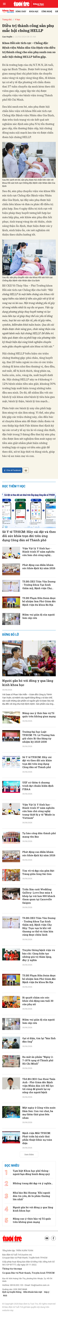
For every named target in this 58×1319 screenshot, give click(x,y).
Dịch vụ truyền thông (11, 1292)
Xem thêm (29, 1154)
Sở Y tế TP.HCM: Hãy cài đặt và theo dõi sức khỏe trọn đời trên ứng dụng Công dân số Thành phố (29, 536)
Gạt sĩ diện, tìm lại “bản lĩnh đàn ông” (39, 1040)
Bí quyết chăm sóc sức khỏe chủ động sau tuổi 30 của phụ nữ (37, 1001)
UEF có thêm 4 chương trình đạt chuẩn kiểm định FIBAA (38, 786)
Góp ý (46, 1292)
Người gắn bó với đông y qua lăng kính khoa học (27, 683)
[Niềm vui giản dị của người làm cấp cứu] (11, 619)
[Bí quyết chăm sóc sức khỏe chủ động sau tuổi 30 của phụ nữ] (11, 1002)
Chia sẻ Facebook (13, 470)
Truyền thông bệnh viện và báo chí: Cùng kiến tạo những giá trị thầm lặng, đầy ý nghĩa (38, 955)
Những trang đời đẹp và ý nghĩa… (33, 1183)
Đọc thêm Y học (13, 486)
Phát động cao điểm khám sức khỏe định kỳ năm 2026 (38, 566)
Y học (17, 19)
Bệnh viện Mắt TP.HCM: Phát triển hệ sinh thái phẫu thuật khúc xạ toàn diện (37, 1138)
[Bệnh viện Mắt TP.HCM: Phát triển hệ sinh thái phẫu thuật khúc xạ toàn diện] (11, 1137)
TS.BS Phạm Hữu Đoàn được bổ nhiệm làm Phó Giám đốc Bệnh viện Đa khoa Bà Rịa (39, 601)
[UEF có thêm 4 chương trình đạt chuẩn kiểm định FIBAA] (11, 787)
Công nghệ (46, 11)
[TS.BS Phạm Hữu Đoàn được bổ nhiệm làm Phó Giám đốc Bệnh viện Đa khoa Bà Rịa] (11, 602)
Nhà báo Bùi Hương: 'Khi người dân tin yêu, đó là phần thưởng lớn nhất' (31, 1196)
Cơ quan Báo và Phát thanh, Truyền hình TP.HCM (28, 1272)
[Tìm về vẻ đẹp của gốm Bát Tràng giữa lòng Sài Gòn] (11, 875)
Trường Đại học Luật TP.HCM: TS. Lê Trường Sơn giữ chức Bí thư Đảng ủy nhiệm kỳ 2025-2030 (38, 736)
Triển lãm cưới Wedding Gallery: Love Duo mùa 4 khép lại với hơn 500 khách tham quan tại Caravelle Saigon (38, 896)
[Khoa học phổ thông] (37, 4)
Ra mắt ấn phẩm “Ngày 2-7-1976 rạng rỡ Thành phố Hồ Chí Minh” (38, 1060)
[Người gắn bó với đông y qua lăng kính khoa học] (29, 658)
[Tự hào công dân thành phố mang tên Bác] (11, 838)
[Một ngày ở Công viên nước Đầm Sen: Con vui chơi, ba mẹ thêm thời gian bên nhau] (11, 1112)
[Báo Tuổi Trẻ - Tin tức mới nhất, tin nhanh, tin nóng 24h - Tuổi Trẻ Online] (21, 4)
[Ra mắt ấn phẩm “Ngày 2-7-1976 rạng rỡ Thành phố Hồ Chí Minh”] (11, 1061)
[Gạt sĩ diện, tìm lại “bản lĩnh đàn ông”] (11, 1043)
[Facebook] (53, 1238)
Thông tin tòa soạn (12, 1268)
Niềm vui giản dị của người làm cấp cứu (38, 616)
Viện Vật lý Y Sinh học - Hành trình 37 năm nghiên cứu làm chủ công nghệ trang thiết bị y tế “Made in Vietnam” (38, 552)
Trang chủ (7, 19)
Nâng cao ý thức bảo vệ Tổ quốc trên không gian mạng (39, 715)
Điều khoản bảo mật (32, 1292)
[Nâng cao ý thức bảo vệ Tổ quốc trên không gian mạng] (11, 717)
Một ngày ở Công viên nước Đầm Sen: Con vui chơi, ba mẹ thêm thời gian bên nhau (39, 1112)
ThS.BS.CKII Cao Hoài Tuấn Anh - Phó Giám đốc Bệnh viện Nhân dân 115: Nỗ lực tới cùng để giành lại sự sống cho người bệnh (38, 1085)
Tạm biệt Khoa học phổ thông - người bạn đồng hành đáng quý (31, 1172)
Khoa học (33, 11)
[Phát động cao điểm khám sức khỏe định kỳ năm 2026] (11, 569)
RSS (5, 1295)
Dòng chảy (21, 11)
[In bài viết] (26, 470)
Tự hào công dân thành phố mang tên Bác (39, 835)
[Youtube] (46, 1238)
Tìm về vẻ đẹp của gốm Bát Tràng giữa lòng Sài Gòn (38, 872)
